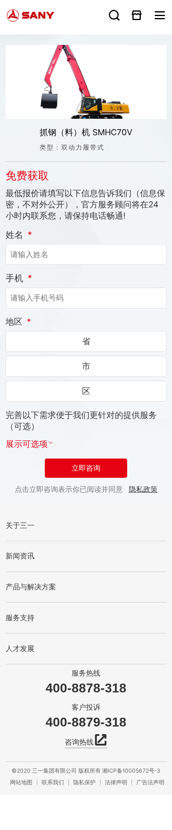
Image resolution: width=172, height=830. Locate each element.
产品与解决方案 (31, 587)
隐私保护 (84, 782)
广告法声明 (150, 782)
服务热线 (86, 673)
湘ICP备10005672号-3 (131, 770)
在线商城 (136, 15)
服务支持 (20, 618)
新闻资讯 (20, 556)
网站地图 (21, 782)
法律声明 (116, 782)
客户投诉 (86, 707)
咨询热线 (79, 742)
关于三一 (20, 526)
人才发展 (20, 649)
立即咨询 (86, 468)
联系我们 (53, 782)
